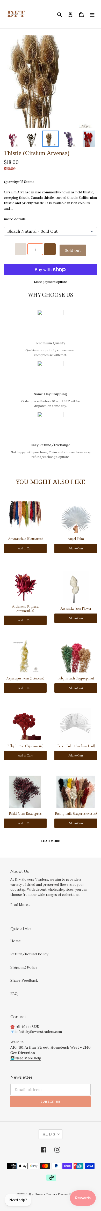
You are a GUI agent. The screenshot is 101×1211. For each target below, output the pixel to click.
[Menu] (92, 14)
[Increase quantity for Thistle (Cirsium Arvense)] (50, 249)
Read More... (20, 905)
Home (15, 940)
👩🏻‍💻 (25, 1058)
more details (15, 219)
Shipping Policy (23, 967)
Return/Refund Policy (29, 954)
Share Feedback (24, 980)
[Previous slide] (12, 139)
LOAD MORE (50, 841)
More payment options (50, 282)
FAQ (14, 993)
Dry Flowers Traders (43, 1194)
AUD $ (49, 1134)
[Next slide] (89, 139)
